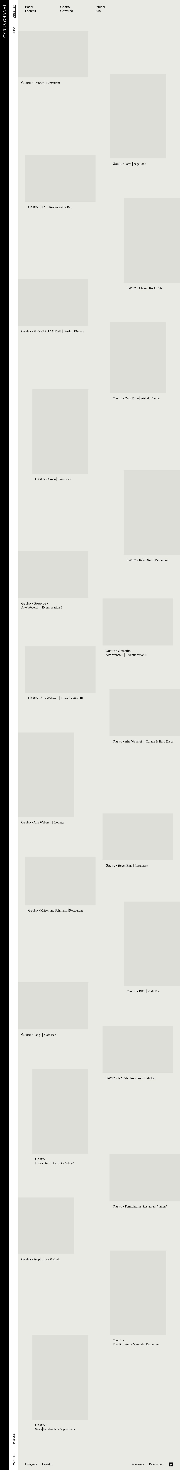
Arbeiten (13, 11)
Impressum (137, 1464)
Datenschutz (156, 1464)
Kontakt (13, 1459)
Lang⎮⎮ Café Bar (44, 1034)
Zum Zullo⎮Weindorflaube (142, 398)
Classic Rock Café (151, 288)
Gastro (65, 6)
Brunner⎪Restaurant (46, 83)
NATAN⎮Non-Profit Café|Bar (137, 1078)
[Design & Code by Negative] (171, 1464)
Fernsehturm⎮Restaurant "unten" (146, 1206)
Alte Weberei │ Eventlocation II (126, 655)
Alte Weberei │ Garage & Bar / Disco (149, 741)
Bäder (29, 6)
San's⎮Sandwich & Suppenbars (55, 1429)
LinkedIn (47, 1464)
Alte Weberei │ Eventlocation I (41, 607)
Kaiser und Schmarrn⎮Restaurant (61, 910)
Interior (100, 6)
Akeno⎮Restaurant (59, 479)
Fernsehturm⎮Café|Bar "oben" (54, 1163)
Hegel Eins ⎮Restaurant (133, 865)
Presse (13, 1439)
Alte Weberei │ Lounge (48, 822)
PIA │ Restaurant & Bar (56, 207)
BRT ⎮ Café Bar (149, 991)
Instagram (31, 1464)
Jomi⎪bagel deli (135, 163)
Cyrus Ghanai (4, 21)
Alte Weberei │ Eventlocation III (61, 698)
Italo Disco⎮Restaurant (154, 560)
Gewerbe (66, 10)
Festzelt (30, 10)
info (13, 30)
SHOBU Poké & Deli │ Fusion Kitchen (58, 331)
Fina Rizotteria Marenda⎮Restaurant (136, 1344)
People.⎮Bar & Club (46, 1259)
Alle (98, 10)
